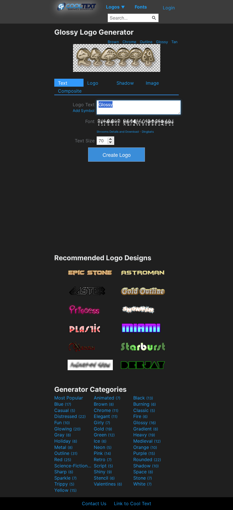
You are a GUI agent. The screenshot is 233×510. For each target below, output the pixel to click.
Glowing (67, 429)
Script (103, 466)
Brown (113, 41)
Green (104, 435)
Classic (144, 410)
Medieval (147, 441)
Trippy (64, 484)
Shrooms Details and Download (118, 131)
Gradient (145, 429)
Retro (103, 459)
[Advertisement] (27, 113)
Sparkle (65, 478)
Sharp (63, 471)
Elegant (106, 416)
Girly (102, 422)
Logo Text (84, 107)
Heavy (144, 435)
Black (143, 398)
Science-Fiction (73, 466)
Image (152, 83)
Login (169, 8)
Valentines (108, 484)
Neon (103, 447)
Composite (70, 91)
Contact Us (94, 503)
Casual (64, 410)
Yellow (65, 490)
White (142, 484)
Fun (62, 422)
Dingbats (148, 131)
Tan (174, 41)
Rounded (147, 459)
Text (62, 83)
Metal (63, 447)
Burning (144, 404)
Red (62, 459)
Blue (62, 404)
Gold (103, 429)
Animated (107, 398)
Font (90, 121)
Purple (144, 453)
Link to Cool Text (132, 503)
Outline (146, 41)
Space (143, 471)
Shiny (103, 471)
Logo (92, 83)
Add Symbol (83, 110)
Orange (145, 447)
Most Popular (68, 398)
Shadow (125, 83)
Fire (140, 416)
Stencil (104, 478)
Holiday (65, 441)
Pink (102, 453)
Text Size (85, 140)
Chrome (129, 41)
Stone (142, 478)
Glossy (162, 41)
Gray (62, 435)
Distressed (70, 416)
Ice (100, 441)
